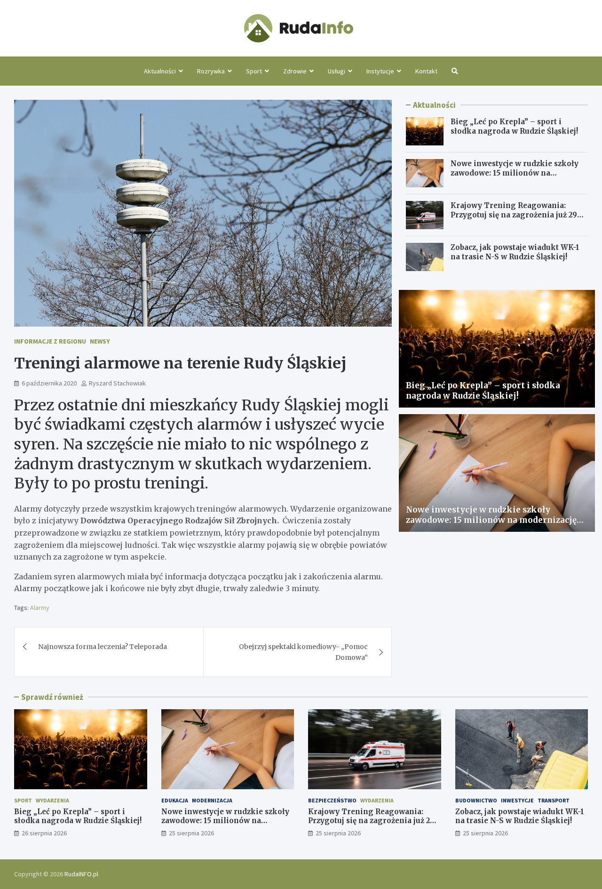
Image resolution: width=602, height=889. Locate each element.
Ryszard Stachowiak (117, 383)
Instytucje (380, 71)
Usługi (336, 71)
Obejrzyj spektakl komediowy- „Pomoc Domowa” (303, 651)
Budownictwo (476, 800)
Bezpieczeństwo (332, 800)
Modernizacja (212, 800)
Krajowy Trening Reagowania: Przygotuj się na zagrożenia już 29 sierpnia (514, 214)
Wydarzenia (52, 800)
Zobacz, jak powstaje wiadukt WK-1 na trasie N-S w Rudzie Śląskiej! (515, 252)
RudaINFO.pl (81, 874)
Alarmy (39, 607)
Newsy (100, 341)
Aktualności (160, 71)
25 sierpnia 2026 (191, 833)
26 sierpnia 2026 (44, 833)
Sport (254, 71)
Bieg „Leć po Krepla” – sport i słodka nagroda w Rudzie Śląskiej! (514, 126)
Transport (554, 800)
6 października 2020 (49, 383)
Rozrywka (211, 71)
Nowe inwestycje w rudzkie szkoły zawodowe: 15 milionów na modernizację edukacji (514, 172)
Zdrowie (295, 71)
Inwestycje (517, 800)
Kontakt (426, 71)
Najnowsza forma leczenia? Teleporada (102, 646)
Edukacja (174, 800)
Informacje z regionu (50, 341)
